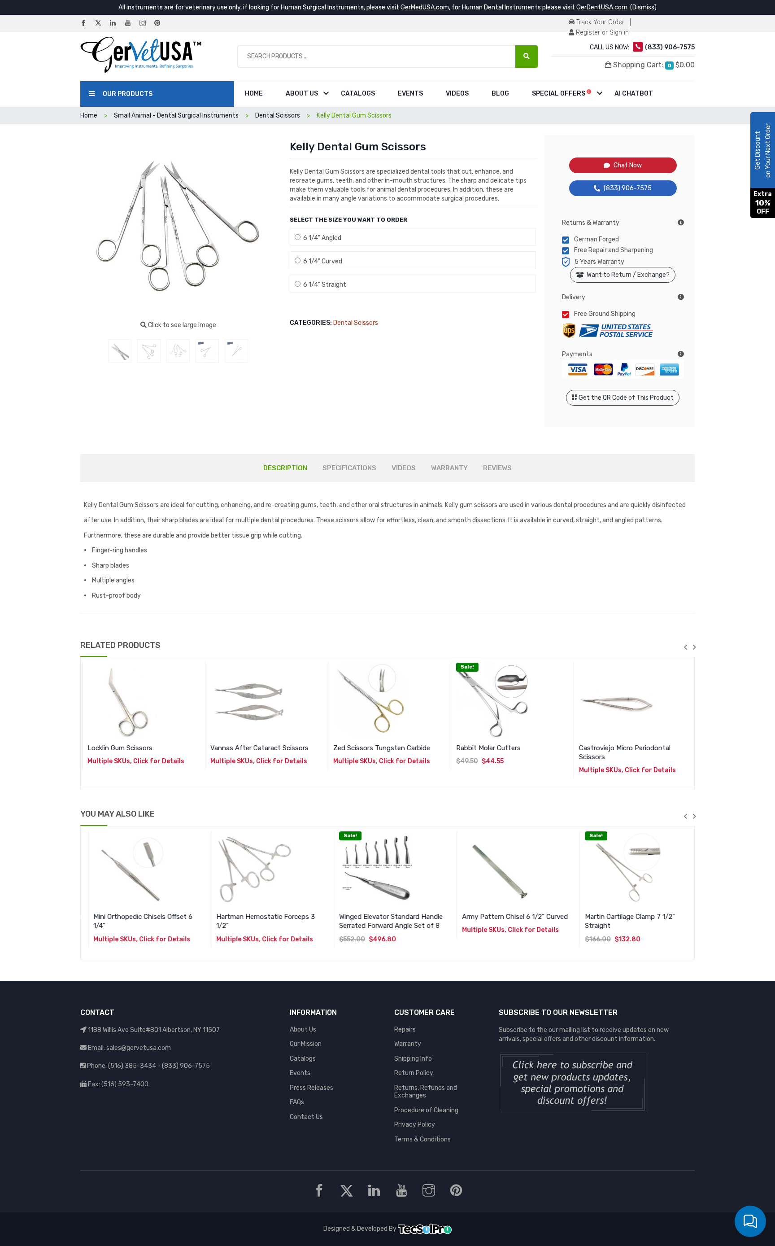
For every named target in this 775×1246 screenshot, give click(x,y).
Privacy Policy (414, 1124)
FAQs (297, 1102)
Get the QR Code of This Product (625, 398)
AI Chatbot (633, 93)
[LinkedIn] (116, 23)
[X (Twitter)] (102, 23)
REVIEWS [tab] (497, 468)
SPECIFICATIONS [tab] (349, 468)
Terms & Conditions (422, 1139)
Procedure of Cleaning (426, 1110)
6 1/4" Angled (320, 238)
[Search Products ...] (526, 56)
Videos (457, 93)
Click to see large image (181, 325)
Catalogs (358, 93)
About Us (302, 93)
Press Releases (311, 1088)
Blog (500, 93)
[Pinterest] (161, 23)
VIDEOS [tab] (404, 468)
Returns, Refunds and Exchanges (425, 1092)
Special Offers (559, 93)
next (694, 647)
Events (410, 93)
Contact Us (306, 1117)
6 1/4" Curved (321, 261)
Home (254, 93)
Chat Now (628, 165)
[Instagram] (146, 23)
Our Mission (306, 1044)
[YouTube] (131, 23)
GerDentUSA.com (601, 7)
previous (685, 647)
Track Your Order (599, 22)
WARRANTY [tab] (449, 468)
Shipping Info (413, 1058)
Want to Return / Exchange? (627, 275)
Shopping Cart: (653, 65)
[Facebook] (87, 23)
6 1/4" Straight (323, 285)
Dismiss (643, 7)
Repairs (405, 1029)
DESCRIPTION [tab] (285, 468)
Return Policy (413, 1073)
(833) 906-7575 (628, 188)
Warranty (407, 1044)
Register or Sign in (601, 32)
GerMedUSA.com (425, 7)
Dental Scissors (355, 323)
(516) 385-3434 (132, 1066)
